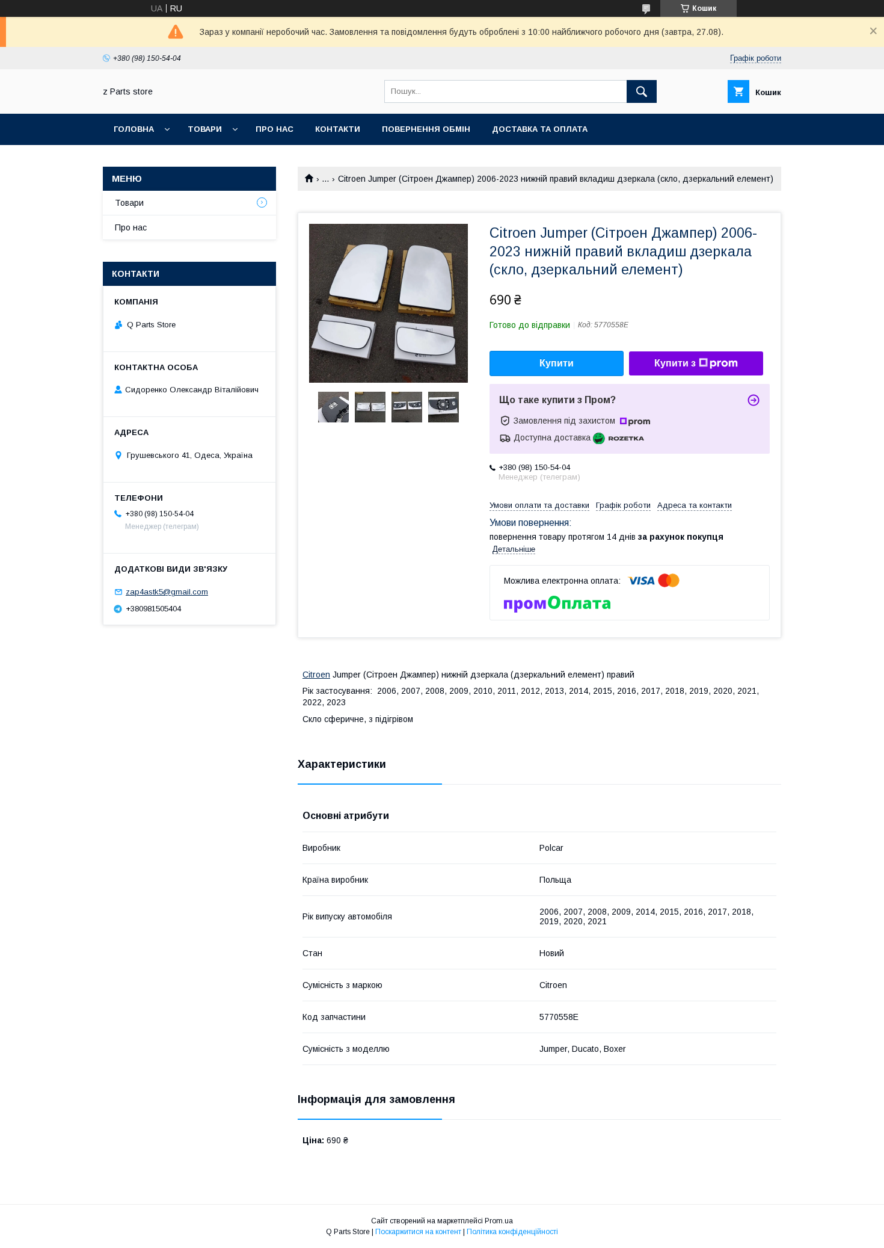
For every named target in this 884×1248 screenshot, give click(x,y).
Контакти (337, 129)
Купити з (675, 363)
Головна (134, 129)
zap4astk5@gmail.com (167, 591)
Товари (205, 129)
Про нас (274, 129)
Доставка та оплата (540, 129)
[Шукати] (642, 91)
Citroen (316, 674)
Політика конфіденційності (512, 1232)
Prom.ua (499, 1221)
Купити (556, 363)
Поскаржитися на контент (418, 1232)
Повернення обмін (426, 129)
